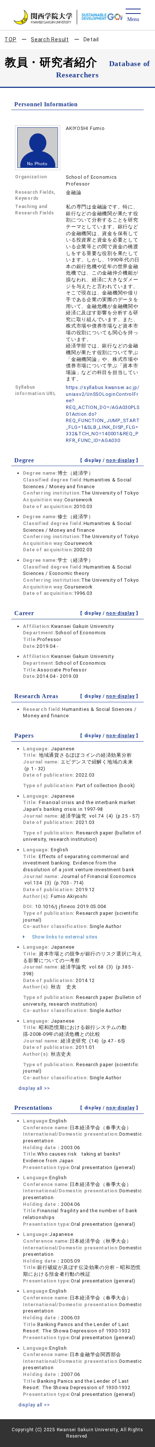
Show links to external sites (64, 937)
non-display (120, 460)
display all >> (34, 1088)
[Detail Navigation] (133, 16)
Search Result (50, 39)
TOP (10, 39)
